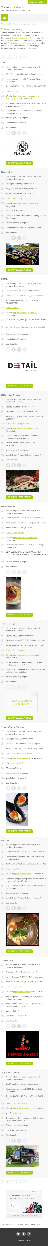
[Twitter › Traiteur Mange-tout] (8, 687)
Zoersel (19, 738)
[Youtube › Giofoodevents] (24, 572)
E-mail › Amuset (12, 91)
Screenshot (26, 99)
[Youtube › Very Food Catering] (24, 1141)
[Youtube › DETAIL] (24, 349)
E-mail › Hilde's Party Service (17, 424)
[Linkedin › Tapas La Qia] (19, 1026)
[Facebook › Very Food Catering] (13, 1141)
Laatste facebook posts (16, 123)
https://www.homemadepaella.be (25, 203)
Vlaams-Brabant (12, 291)
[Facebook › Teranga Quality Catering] (13, 788)
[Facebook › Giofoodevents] (13, 572)
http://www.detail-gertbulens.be (25, 313)
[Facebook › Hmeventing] (13, 238)
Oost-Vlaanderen (12, 518)
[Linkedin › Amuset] (19, 133)
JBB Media (21, 1240)
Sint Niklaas (25, 852)
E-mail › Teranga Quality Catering (19, 753)
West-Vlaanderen (12, 74)
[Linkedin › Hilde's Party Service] (19, 465)
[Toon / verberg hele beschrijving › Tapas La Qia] (26, 998)
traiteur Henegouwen (20, 38)
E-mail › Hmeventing (14, 199)
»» (26, 57)
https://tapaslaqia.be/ (21, 992)
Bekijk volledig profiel (19, 163)
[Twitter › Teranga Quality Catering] (8, 788)
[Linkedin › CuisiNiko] (19, 908)
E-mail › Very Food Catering (16, 1103)
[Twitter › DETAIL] (8, 349)
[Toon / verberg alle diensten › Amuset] (26, 111)
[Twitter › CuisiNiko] (8, 908)
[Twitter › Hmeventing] (8, 238)
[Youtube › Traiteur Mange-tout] (24, 687)
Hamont (17, 406)
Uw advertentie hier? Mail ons (24, 1216)
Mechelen (20, 972)
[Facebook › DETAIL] (13, 349)
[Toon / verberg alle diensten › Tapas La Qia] (26, 1005)
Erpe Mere (25, 518)
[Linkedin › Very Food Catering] (19, 1141)
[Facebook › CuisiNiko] (13, 908)
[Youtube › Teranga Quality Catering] (24, 788)
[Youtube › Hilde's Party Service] (24, 465)
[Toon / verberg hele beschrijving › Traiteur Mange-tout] (26, 663)
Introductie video (35, 228)
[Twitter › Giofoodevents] (8, 572)
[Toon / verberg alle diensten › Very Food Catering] (26, 1119)
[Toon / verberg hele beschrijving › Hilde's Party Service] (26, 437)
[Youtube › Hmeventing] (24, 238)
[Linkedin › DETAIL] (19, 349)
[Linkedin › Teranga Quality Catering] (19, 788)
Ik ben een (37, 2)
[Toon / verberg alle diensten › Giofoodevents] (26, 555)
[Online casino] (24, 1191)
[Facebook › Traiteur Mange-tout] (13, 687)
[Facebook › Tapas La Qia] (13, 1026)
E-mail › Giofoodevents (15, 533)
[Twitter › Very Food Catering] (8, 1141)
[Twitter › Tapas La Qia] (8, 1026)
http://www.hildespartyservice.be (25, 428)
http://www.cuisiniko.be (22, 874)
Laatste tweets (13, 455)
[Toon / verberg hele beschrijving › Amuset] (26, 104)
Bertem (23, 291)
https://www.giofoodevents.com (25, 538)
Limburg (9, 406)
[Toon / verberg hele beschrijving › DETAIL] (26, 321)
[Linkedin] (29, 1234)
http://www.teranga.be (21, 758)
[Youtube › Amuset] (24, 133)
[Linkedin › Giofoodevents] (19, 572)
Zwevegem (25, 74)
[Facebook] (24, 1234)
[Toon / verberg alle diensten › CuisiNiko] (26, 887)
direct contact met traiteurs (18, 43)
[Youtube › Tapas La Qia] (24, 1026)
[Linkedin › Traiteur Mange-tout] (19, 687)
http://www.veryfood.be (22, 1108)
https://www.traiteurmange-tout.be (26, 655)
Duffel (18, 184)
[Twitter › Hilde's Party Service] (8, 465)
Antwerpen (10, 184)
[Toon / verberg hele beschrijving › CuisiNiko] (26, 880)
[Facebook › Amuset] (13, 133)
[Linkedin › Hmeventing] (19, 238)
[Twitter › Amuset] (8, 133)
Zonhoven (18, 635)
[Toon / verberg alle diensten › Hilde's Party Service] (26, 444)
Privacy (28, 1240)
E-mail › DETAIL (12, 308)
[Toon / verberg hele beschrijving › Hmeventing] (26, 210)
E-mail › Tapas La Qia (14, 987)
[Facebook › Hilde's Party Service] (13, 465)
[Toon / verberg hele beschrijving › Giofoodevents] (26, 546)
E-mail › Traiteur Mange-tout (17, 650)
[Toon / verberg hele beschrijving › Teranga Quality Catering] (26, 763)
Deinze (23, 1084)
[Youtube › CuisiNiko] (24, 908)
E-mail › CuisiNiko (13, 869)
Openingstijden (13, 1011)
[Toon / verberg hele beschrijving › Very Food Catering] (26, 1113)
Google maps (37, 74)
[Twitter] (18, 1234)
